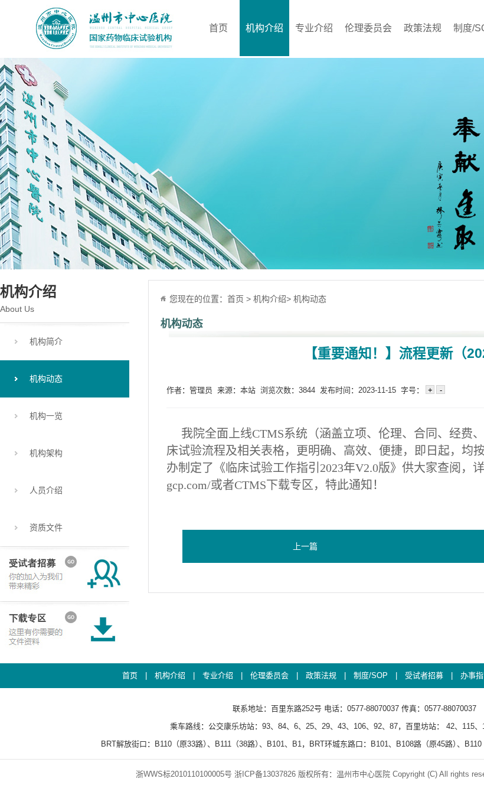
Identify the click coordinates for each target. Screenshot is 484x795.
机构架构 (46, 453)
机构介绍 (264, 28)
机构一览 (46, 416)
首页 (218, 28)
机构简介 (46, 341)
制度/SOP (371, 675)
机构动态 (46, 378)
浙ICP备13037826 (265, 774)
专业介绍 (314, 28)
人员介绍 (46, 490)
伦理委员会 (368, 28)
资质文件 (46, 527)
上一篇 (305, 546)
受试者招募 (424, 675)
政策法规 (423, 28)
